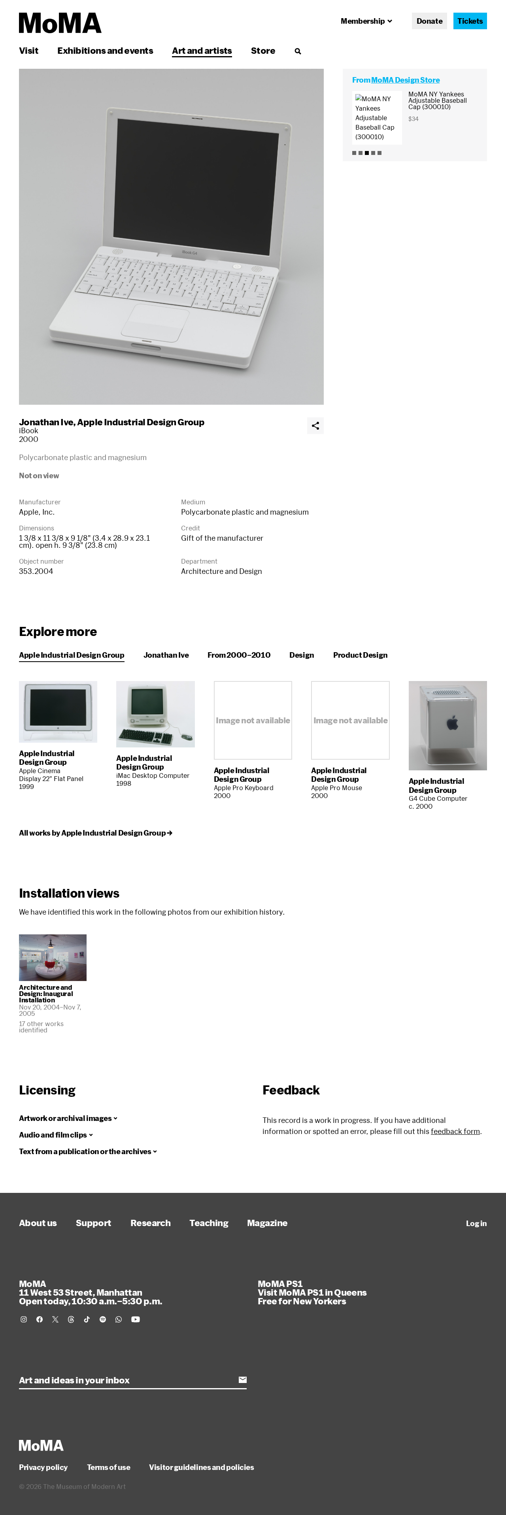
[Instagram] (23, 1319)
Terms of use (108, 1467)
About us (38, 1222)
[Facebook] (39, 1319)
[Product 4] (373, 153)
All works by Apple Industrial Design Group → (95, 832)
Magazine (267, 1222)
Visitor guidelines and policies (201, 1467)
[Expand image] (171, 237)
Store (263, 50)
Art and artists (202, 50)
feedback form (455, 1131)
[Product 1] (354, 153)
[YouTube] (136, 1319)
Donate (429, 21)
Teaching (208, 1222)
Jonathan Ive (46, 422)
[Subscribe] (243, 1380)
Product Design (360, 655)
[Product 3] (367, 153)
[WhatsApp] (118, 1319)
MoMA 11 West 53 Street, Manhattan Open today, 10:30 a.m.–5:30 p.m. (90, 1292)
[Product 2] (361, 153)
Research (150, 1222)
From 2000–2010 (239, 655)
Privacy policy (43, 1467)
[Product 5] (379, 153)
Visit (28, 50)
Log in (476, 1223)
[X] (55, 1319)
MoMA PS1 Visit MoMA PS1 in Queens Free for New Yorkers (312, 1292)
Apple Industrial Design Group (140, 422)
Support (93, 1222)
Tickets (470, 21)
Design (301, 655)
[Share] (315, 425)
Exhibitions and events (105, 50)
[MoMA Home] (60, 23)
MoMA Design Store (405, 79)
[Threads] (71, 1319)
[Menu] (297, 51)
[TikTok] (87, 1319)
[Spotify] (103, 1319)
